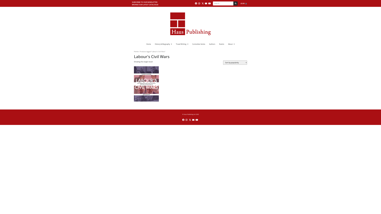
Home (148, 44)
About (230, 44)
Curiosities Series (198, 44)
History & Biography (162, 44)
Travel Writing (181, 44)
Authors (212, 44)
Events (221, 44)
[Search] (235, 3)
